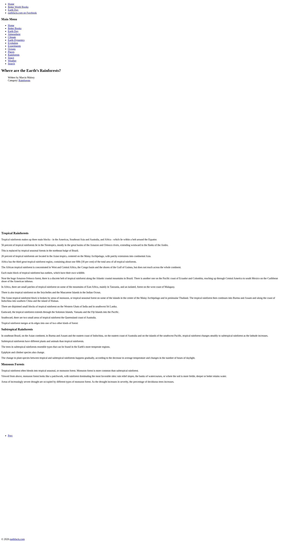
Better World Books (18, 7)
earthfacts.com (17, 539)
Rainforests (24, 80)
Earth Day (13, 9)
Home (11, 4)
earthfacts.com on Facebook (22, 12)
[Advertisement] (28, 107)
